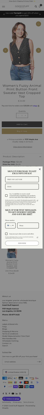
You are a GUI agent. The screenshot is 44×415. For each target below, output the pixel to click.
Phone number (10, 220)
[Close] (40, 169)
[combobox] (10, 225)
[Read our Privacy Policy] (37, 200)
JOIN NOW (22, 243)
